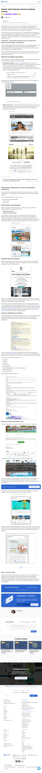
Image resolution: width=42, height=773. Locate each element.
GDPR (22, 65)
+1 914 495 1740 (16, 692)
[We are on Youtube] (23, 690)
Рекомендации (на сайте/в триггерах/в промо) (29, 702)
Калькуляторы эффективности (27, 748)
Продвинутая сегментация (26, 716)
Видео (23, 751)
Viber (4, 718)
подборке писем (10, 307)
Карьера (23, 736)
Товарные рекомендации (26, 719)
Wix (4, 738)
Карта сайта (6, 768)
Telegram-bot (6, 717)
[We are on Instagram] (14, 690)
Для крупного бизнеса (7, 702)
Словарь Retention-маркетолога (27, 747)
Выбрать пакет (6, 730)
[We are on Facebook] (16, 690)
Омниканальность (25, 705)
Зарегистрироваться (34, 486)
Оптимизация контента (26, 724)
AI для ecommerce (25, 727)
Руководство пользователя (8, 745)
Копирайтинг (8, 14)
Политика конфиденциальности (19, 765)
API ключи (5, 746)
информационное (9, 352)
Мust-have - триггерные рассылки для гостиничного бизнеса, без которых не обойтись (15, 22)
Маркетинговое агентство (26, 737)
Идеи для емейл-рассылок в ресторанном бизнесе (21, 651)
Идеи (19, 14)
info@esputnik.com (24, 692)
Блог (14, 686)
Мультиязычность (25, 703)
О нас (23, 730)
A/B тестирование (25, 725)
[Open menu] (40, 2)
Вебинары (23, 750)
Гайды (23, 744)
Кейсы (23, 743)
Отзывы (23, 733)
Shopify (5, 734)
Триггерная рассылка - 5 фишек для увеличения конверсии (34, 651)
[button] (38, 768)
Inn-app (5, 714)
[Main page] (4, 2)
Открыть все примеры (21, 678)
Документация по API (7, 743)
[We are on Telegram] (25, 690)
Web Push (5, 710)
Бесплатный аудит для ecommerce (9, 703)
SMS (4, 708)
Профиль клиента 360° (25, 713)
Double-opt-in (17, 63)
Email (3, 14)
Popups (5, 715)
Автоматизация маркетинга (26, 706)
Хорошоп (5, 740)
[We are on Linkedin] (18, 690)
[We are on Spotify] (27, 690)
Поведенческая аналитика (26, 714)
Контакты (23, 732)
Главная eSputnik (10, 686)
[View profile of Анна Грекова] (2, 17)
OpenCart (5, 737)
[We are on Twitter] (20, 690)
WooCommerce (6, 735)
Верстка (15, 14)
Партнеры (23, 735)
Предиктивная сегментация (26, 721)
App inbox (5, 712)
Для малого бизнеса (7, 700)
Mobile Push (6, 711)
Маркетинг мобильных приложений (28, 708)
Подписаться (34, 604)
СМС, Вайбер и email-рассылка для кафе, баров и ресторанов (7, 651)
